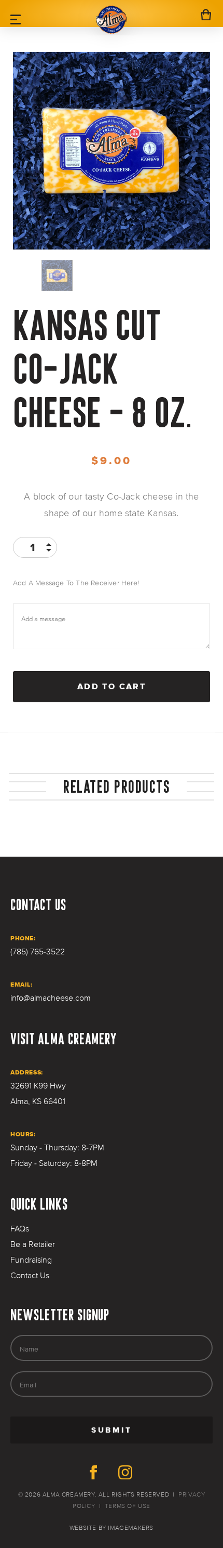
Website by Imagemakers (111, 1528)
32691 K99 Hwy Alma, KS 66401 (38, 1094)
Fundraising (31, 1260)
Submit (146, 1434)
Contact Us (29, 1275)
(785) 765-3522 (37, 952)
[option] (111, 151)
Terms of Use (127, 1506)
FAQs (19, 1229)
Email (28, 1384)
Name (29, 1349)
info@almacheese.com (50, 998)
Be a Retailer (32, 1244)
